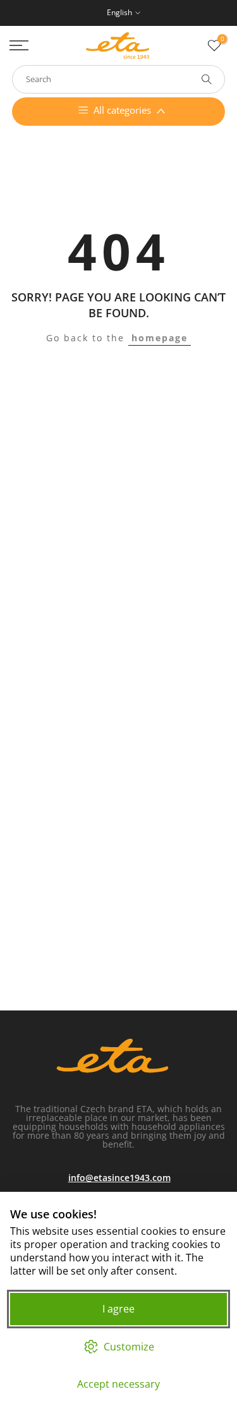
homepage (159, 338)
